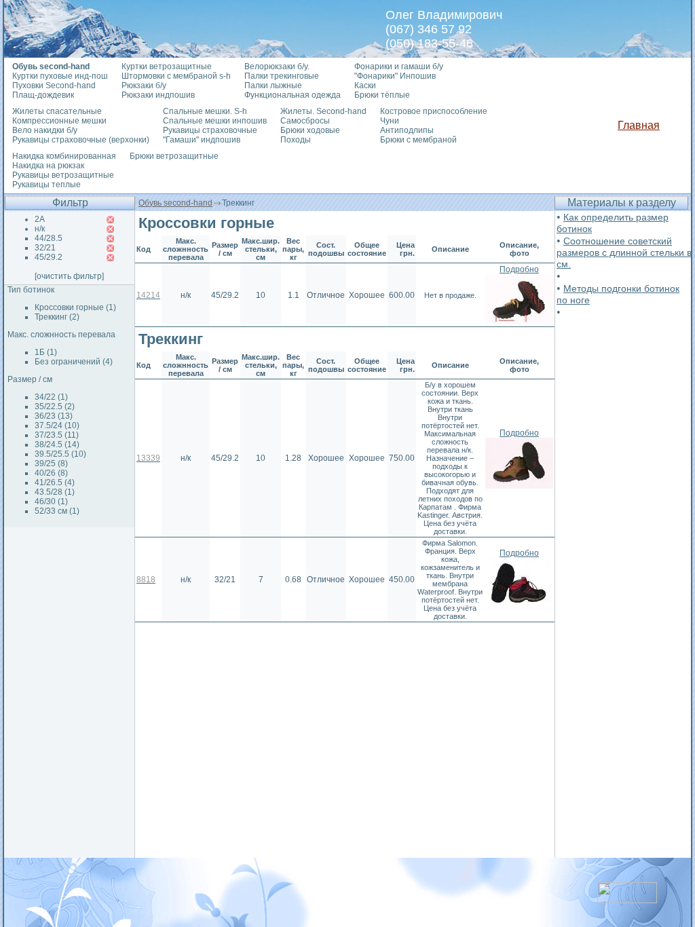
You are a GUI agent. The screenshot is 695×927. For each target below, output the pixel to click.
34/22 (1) (51, 397)
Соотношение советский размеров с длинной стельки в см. (624, 252)
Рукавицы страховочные (210, 130)
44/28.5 (48, 238)
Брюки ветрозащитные (174, 156)
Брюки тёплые (382, 95)
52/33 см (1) (57, 511)
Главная (639, 125)
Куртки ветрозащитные (166, 66)
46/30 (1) (51, 501)
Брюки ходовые (310, 130)
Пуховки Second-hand (54, 85)
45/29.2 (48, 257)
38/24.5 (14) (57, 444)
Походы (295, 140)
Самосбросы (305, 121)
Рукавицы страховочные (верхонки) (80, 140)
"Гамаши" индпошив (201, 140)
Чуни (389, 121)
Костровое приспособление (433, 111)
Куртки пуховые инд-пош (60, 76)
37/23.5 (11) (57, 435)
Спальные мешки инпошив (215, 121)
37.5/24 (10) (57, 425)
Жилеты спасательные (57, 111)
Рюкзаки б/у (143, 85)
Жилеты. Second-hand (323, 111)
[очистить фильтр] (69, 276)
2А (40, 219)
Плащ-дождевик (43, 95)
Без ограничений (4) (74, 361)
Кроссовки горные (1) (75, 307)
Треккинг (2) (57, 317)
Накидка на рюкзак (48, 165)
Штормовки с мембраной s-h (176, 76)
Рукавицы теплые (46, 184)
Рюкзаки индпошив (158, 95)
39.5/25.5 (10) (60, 454)
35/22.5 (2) (55, 406)
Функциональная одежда (292, 95)
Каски (365, 85)
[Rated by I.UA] (627, 899)
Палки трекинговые (281, 76)
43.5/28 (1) (55, 492)
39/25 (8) (51, 463)
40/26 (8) (51, 473)
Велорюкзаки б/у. (276, 66)
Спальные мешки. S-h (205, 111)
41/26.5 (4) (55, 482)
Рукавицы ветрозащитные (63, 175)
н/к (40, 228)
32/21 (45, 247)
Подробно (519, 269)
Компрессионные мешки (59, 121)
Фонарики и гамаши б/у (398, 66)
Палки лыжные (273, 85)
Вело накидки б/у (44, 130)
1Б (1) (46, 352)
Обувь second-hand (175, 203)
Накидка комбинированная (64, 156)
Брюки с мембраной (418, 140)
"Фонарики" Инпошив (395, 76)
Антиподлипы (407, 130)
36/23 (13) (54, 416)
